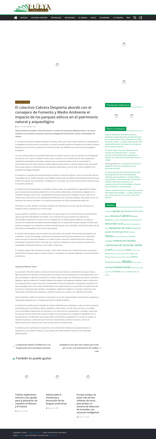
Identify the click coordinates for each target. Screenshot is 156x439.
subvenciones (122, 267)
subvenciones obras (137, 267)
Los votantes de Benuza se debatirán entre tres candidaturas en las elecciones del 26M (123, 166)
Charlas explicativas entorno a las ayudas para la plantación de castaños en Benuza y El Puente (26, 400)
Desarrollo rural (114, 223)
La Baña (127, 250)
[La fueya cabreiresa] (15, 17)
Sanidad (109, 267)
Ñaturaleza (56, 18)
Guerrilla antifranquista (121, 236)
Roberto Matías (136, 262)
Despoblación (127, 224)
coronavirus (124, 220)
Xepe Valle (32, 127)
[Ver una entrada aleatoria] (140, 17)
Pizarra (134, 256)
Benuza (107, 216)
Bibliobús (115, 216)
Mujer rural (134, 254)
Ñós (128, 18)
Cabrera (125, 216)
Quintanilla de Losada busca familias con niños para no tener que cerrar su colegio (123, 157)
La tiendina (118, 18)
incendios (109, 241)
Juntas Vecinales (118, 250)
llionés (113, 254)
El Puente (134, 228)
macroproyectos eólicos (123, 253)
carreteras (116, 220)
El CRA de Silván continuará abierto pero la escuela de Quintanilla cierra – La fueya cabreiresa (121, 152)
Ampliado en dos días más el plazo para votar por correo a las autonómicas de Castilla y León (79, 348)
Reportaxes (70, 18)
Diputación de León (120, 228)
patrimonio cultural (124, 257)
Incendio (131, 236)
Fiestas (109, 236)
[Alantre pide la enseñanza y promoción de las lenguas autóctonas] (57, 365)
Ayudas (116, 211)
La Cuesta (134, 250)
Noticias (24, 18)
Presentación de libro (113, 262)
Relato (127, 261)
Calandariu (104, 18)
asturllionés (108, 211)
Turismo (123, 272)
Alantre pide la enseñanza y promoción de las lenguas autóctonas (56, 399)
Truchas (116, 271)
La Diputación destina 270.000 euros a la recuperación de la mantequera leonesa (33, 346)
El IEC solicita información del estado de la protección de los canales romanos (124, 144)
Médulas (108, 257)
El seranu (83, 18)
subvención (108, 272)
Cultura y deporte (39, 18)
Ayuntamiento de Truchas (132, 211)
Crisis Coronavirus (136, 220)
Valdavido (129, 272)
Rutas (93, 18)
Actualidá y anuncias (22, 102)
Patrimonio (114, 257)
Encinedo (132, 232)
